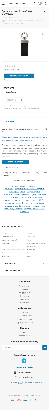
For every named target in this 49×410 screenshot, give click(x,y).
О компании (24, 286)
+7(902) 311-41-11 (26, 372)
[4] (12, 66)
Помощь (24, 312)
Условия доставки (24, 319)
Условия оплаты (24, 316)
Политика (24, 302)
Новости (24, 289)
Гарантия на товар (24, 322)
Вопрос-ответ (24, 335)
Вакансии (24, 296)
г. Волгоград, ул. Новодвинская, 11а (26, 383)
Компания (24, 281)
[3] (10, 66)
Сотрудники (24, 292)
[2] (8, 66)
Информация (24, 308)
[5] (14, 66)
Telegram (24, 360)
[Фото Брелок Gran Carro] (24, 44)
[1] (5, 66)
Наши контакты (24, 367)
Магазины (24, 299)
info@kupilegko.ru (26, 377)
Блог (25, 332)
